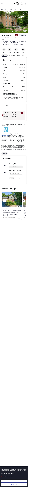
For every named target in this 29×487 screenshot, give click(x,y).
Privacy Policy (11, 473)
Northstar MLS (5, 135)
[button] (13, 35)
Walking (17, 178)
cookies (5, 467)
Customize (14, 484)
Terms (4, 473)
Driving (12, 178)
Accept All (14, 481)
